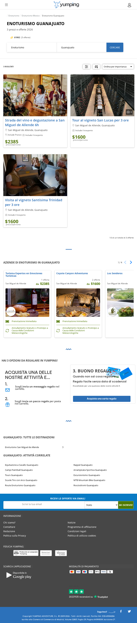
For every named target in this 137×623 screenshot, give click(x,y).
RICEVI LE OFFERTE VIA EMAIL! (67, 498)
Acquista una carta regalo (101, 398)
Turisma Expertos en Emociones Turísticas (24, 274)
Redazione (9, 531)
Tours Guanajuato (14, 475)
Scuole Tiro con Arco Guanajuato (21, 480)
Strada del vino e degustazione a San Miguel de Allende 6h (35, 122)
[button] (129, 262)
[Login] (129, 5)
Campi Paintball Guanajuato (19, 470)
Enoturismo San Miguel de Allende (22, 447)
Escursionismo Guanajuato (87, 475)
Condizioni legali (77, 531)
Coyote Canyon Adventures (72, 273)
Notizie (72, 522)
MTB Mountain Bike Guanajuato (89, 480)
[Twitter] (129, 612)
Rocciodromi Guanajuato (86, 485)
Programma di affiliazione (82, 526)
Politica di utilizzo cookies (82, 535)
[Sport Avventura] (66, 4)
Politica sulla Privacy (14, 535)
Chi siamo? (9, 522)
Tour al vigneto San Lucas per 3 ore (100, 120)
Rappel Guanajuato (83, 464)
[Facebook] (121, 612)
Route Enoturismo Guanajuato (20, 485)
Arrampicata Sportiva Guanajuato (90, 470)
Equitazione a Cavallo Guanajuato (21, 464)
